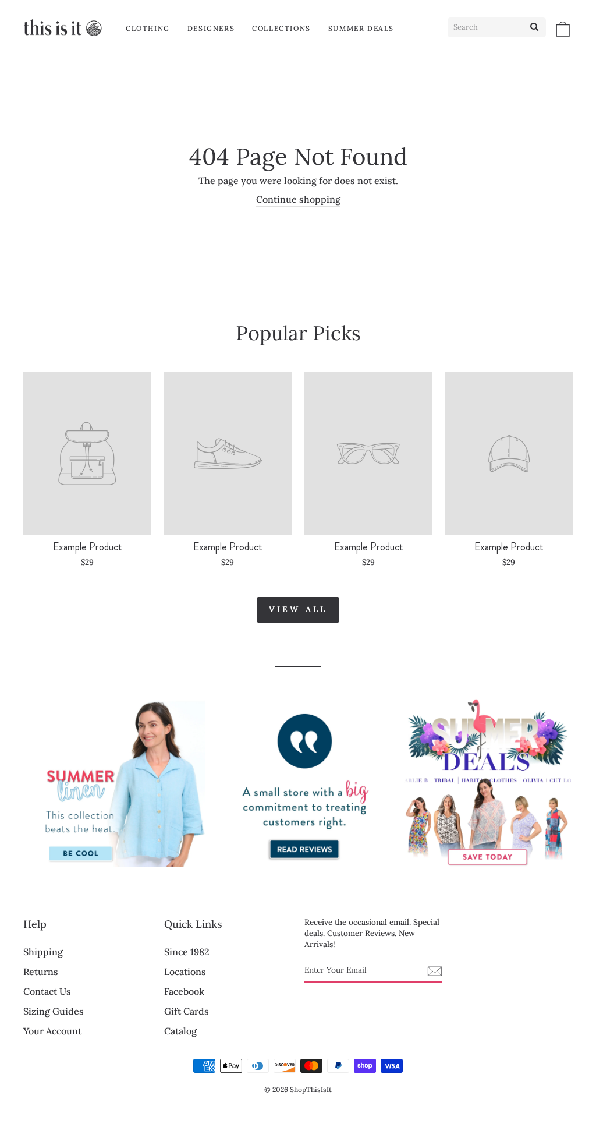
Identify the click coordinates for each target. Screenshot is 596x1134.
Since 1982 (187, 952)
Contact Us (47, 991)
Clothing (148, 28)
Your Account (52, 1031)
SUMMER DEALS (361, 28)
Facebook (184, 991)
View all (298, 609)
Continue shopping (298, 199)
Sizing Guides (53, 1011)
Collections (281, 28)
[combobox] (497, 27)
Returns (40, 971)
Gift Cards (186, 1011)
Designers (211, 28)
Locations (185, 971)
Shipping (43, 952)
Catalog (180, 1031)
